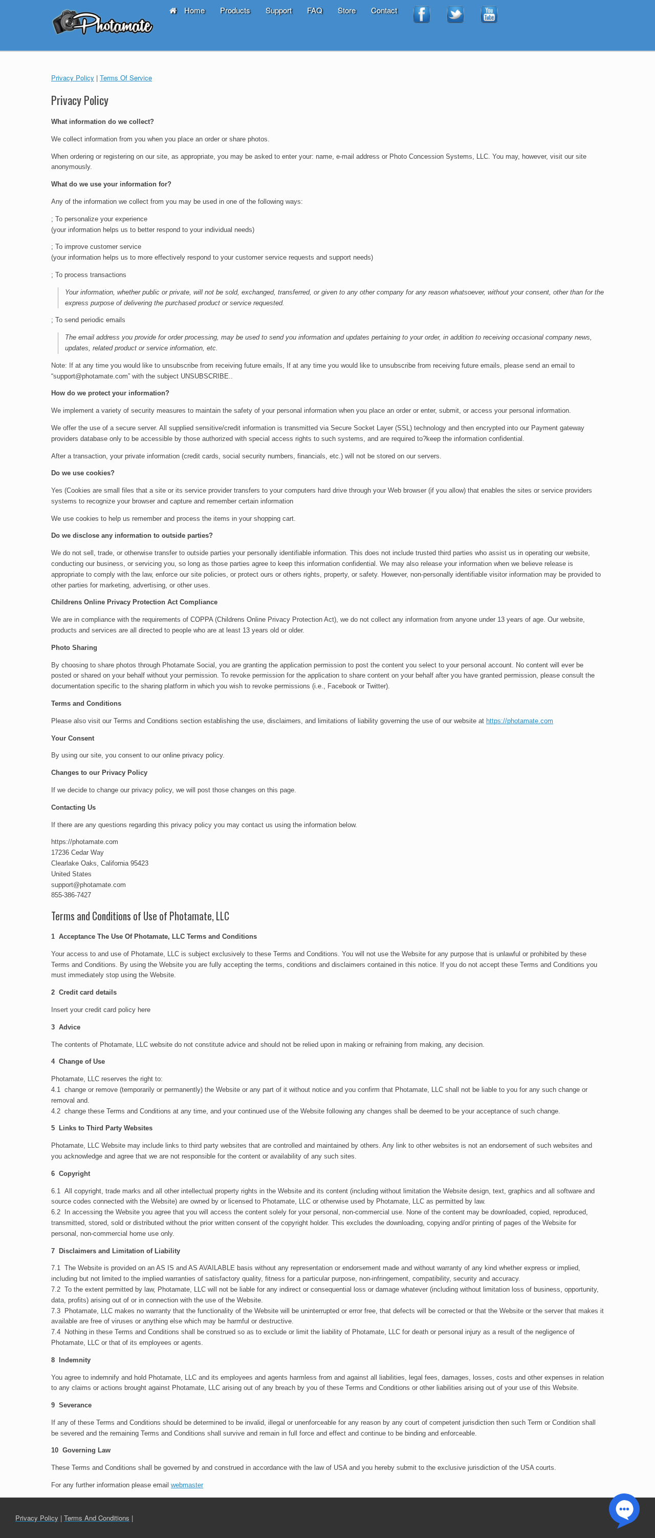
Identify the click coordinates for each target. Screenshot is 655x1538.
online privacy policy (193, 755)
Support (279, 10)
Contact (384, 10)
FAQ (314, 10)
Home (194, 10)
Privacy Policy (72, 77)
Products (235, 10)
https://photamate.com (519, 721)
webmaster (187, 1485)
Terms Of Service (126, 77)
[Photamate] (102, 25)
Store (347, 10)
